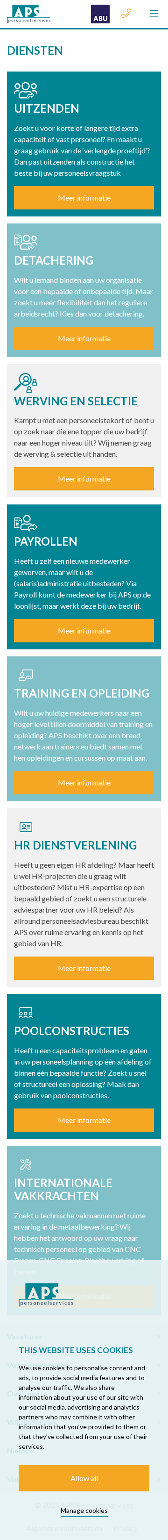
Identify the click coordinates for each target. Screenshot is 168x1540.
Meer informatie (84, 197)
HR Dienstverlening (75, 845)
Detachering (53, 260)
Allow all (84, 1478)
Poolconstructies (71, 1030)
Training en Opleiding (81, 693)
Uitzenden (46, 108)
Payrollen (45, 541)
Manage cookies (84, 1510)
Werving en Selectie (76, 401)
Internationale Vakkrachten (63, 1189)
